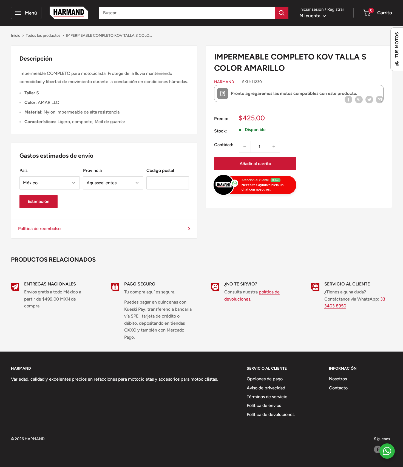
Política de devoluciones (270, 414)
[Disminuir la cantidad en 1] (245, 146)
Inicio (15, 35)
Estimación (38, 201)
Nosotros (338, 378)
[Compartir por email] (380, 99)
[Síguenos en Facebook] (378, 449)
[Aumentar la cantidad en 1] (274, 146)
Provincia (92, 170)
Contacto (338, 387)
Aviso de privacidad (266, 387)
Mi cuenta (310, 15)
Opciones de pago (265, 378)
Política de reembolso (39, 228)
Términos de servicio (267, 396)
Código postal (160, 170)
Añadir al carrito (255, 163)
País (23, 170)
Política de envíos (264, 405)
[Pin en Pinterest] (359, 99)
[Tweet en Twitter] (369, 99)
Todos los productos (43, 35)
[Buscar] (281, 13)
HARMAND (224, 82)
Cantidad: (223, 144)
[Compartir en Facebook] (348, 99)
